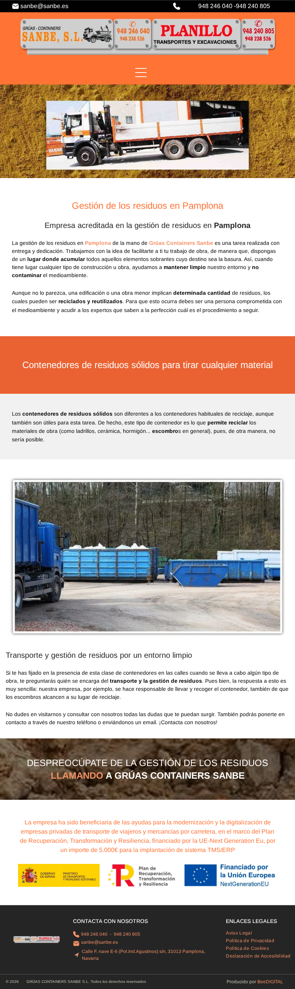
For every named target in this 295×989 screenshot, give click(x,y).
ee (263, 981)
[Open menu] (141, 72)
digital (274, 981)
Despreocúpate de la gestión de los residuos (147, 763)
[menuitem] (242, 933)
